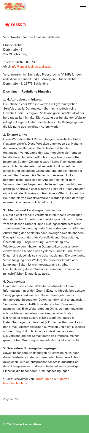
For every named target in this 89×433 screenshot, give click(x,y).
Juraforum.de (44, 378)
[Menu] (83, 6)
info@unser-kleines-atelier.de (31, 66)
